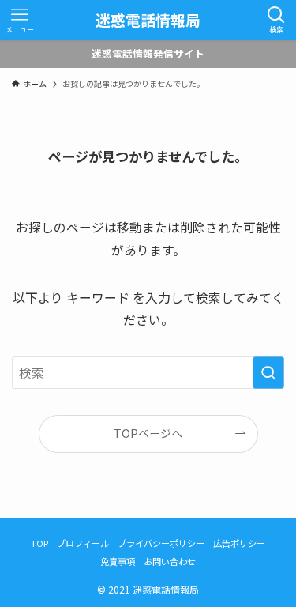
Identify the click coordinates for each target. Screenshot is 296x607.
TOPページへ (148, 433)
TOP (39, 543)
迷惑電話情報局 (148, 20)
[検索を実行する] (268, 373)
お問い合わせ (170, 561)
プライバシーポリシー (161, 543)
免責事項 (117, 561)
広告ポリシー (239, 543)
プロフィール (83, 543)
